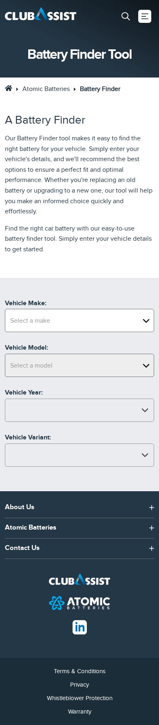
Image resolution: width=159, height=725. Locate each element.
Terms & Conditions (80, 671)
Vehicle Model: (26, 348)
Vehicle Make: (25, 303)
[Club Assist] (40, 16)
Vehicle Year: (24, 392)
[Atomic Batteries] (79, 602)
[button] (125, 16)
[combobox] (79, 320)
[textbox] (79, 321)
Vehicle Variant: (28, 437)
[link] (8, 88)
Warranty (79, 711)
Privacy (79, 684)
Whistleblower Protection (80, 698)
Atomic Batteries (46, 89)
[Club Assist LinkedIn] (80, 626)
